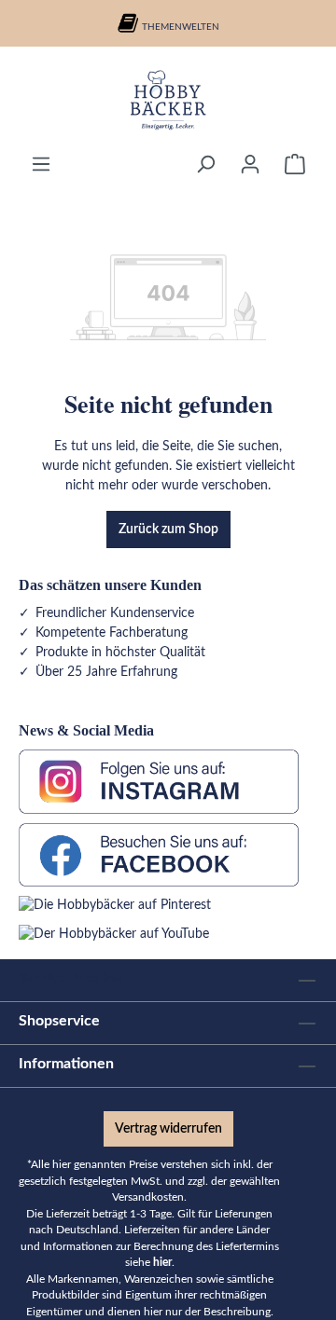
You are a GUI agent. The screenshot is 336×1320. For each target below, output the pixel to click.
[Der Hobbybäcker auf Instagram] (159, 781)
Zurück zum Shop (168, 529)
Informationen (66, 1063)
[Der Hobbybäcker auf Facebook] (159, 853)
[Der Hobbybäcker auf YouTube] (114, 934)
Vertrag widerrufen (168, 1128)
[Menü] (41, 164)
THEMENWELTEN (180, 27)
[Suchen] (205, 164)
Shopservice (59, 1020)
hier (162, 1263)
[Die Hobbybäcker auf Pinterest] (115, 905)
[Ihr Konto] (250, 164)
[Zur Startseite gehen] (168, 100)
